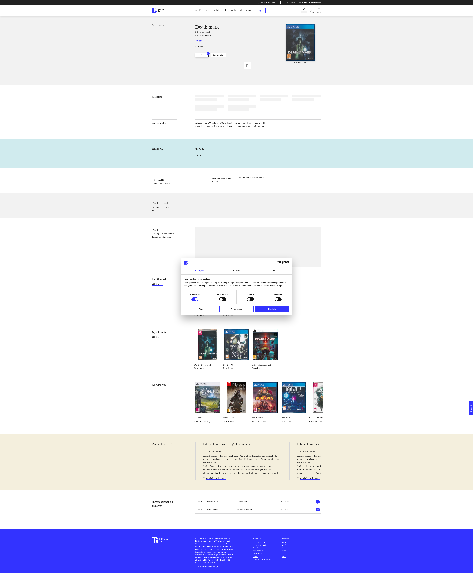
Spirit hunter (160, 332)
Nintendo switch (218, 55)
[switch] (222, 299)
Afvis (201, 309)
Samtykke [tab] (199, 271)
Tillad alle (272, 309)
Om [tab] (273, 271)
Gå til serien (157, 284)
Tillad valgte (236, 309)
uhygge (199, 148)
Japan (198, 155)
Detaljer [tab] (236, 271)
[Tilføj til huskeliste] (247, 65)
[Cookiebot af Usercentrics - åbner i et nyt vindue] (278, 262)
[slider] (300, 44)
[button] (258, 502)
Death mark (159, 279)
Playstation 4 (201, 55)
